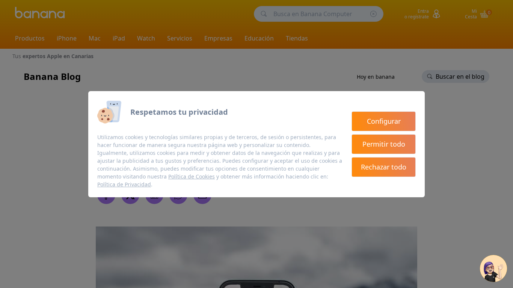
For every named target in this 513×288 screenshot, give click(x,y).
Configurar (384, 121)
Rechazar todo (383, 166)
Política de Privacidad (124, 184)
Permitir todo (383, 144)
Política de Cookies (191, 176)
